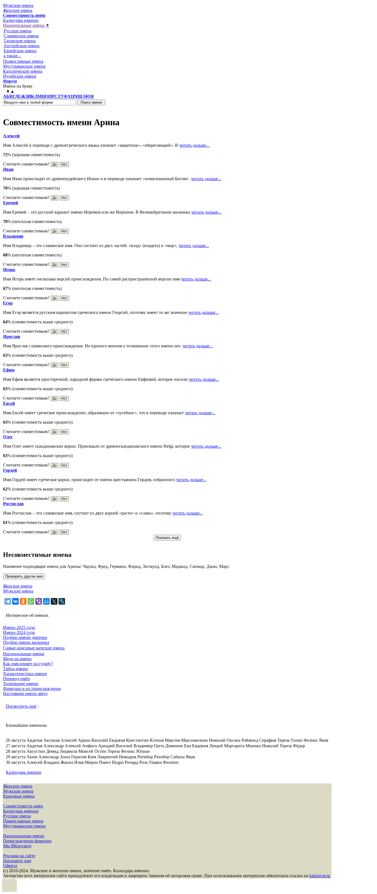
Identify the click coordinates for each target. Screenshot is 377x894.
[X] (54, 601)
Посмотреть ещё (21, 706)
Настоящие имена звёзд (25, 693)
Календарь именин (21, 20)
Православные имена (23, 61)
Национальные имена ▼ (26, 25)
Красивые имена (18, 796)
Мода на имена (17, 658)
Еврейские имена (20, 50)
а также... (12, 55)
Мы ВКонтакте (17, 845)
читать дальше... (194, 145)
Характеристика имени (25, 673)
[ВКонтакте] (15, 601)
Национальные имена (23, 653)
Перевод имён (16, 678)
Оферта (10, 865)
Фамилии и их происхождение (32, 688)
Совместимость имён (23, 806)
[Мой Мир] (46, 601)
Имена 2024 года (19, 632)
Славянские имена (21, 35)
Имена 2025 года (19, 627)
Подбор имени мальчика (26, 642)
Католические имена (22, 71)
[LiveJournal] (62, 601)
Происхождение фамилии (27, 840)
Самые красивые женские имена (34, 648)
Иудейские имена (19, 76)
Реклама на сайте (19, 855)
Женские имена (17, 10)
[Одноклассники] (23, 601)
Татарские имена (20, 40)
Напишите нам (17, 860)
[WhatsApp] (31, 601)
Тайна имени (15, 668)
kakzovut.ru (319, 875)
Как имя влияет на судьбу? (28, 663)
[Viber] (38, 601)
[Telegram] (7, 601)
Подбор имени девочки (25, 637)
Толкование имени (20, 683)
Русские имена (17, 30)
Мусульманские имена (24, 66)
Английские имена (21, 45)
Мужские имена (18, 5)
